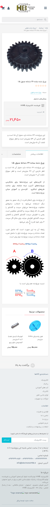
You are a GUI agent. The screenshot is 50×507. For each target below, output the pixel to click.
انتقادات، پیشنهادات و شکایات (37, 427)
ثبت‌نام (6, 440)
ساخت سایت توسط (26, 501)
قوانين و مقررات (42, 412)
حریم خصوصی (43, 423)
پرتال (18, 501)
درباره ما (45, 419)
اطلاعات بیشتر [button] (37, 154)
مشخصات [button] (16, 154)
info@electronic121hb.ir (26, 463)
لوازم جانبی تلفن (42, 395)
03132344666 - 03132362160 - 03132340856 (27, 458)
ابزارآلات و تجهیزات (41, 399)
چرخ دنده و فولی (36, 93)
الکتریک (45, 391)
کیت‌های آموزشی (42, 387)
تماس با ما (44, 415)
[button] (4, 8)
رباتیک (45, 384)
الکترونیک (44, 380)
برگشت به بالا (22, 365)
